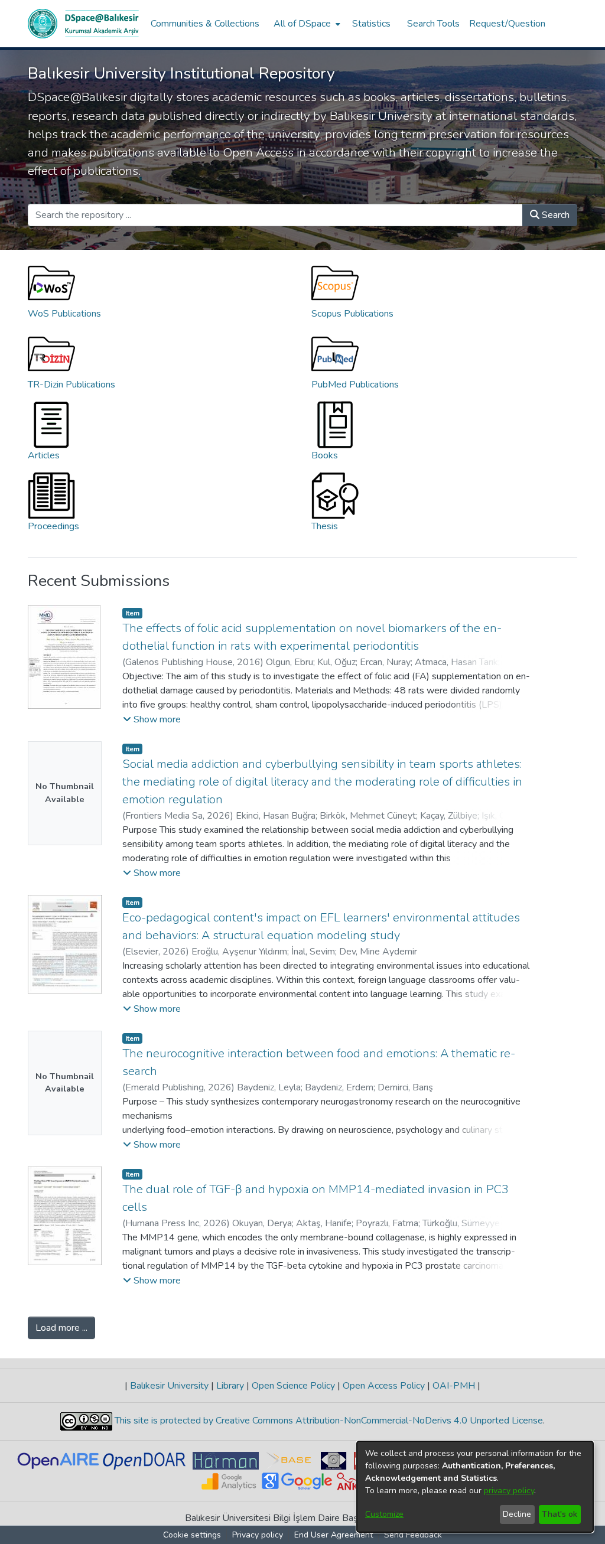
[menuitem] (305, 23)
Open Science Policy (293, 1385)
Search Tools (433, 23)
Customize (384, 1514)
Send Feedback (413, 1534)
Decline (517, 1514)
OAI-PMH (453, 1385)
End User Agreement (333, 1534)
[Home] (83, 23)
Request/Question (507, 23)
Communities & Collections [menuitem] (205, 23)
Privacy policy (257, 1534)
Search (554, 215)
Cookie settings (192, 1534)
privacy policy (509, 1490)
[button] (151, 719)
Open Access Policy (383, 1385)
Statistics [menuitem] (371, 23)
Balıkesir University (169, 1385)
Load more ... (61, 1327)
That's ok (559, 1514)
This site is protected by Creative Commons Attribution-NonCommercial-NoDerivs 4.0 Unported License (327, 1420)
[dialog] (475, 1486)
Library (230, 1385)
